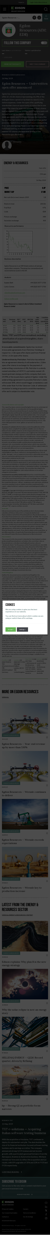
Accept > (10, 629)
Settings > (22, 629)
